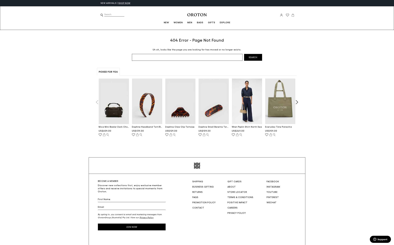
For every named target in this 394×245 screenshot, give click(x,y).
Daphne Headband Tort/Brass (147, 127)
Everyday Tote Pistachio (278, 127)
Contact (198, 207)
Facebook (273, 181)
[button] (102, 15)
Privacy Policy (236, 213)
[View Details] (108, 134)
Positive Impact (237, 202)
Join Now (131, 227)
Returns (197, 192)
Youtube (272, 192)
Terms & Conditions (240, 197)
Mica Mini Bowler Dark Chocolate (114, 127)
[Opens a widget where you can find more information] (380, 239)
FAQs (195, 197)
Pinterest (273, 197)
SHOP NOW (124, 3)
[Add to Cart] (104, 134)
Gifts (211, 22)
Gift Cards (234, 181)
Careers (232, 207)
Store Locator (237, 192)
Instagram (273, 186)
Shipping (197, 181)
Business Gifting (203, 186)
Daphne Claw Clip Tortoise (180, 127)
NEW (166, 22)
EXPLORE (225, 22)
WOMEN (178, 22)
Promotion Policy (204, 202)
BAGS (200, 22)
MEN (189, 22)
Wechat (272, 202)
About (231, 186)
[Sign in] (281, 15)
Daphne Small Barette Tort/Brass (214, 127)
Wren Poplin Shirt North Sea (247, 127)
